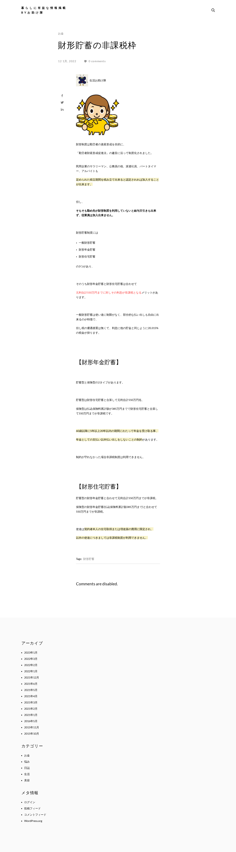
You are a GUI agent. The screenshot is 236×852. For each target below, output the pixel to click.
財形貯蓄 (88, 558)
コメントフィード (35, 814)
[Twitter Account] (62, 101)
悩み (27, 761)
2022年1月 (30, 671)
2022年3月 (30, 658)
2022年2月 (30, 665)
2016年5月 (30, 721)
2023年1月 (30, 652)
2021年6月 (30, 683)
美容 (27, 780)
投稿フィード (32, 808)
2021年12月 (31, 677)
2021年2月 (30, 708)
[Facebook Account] (62, 94)
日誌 (27, 767)
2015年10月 (31, 733)
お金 (61, 33)
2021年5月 (30, 689)
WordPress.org (33, 820)
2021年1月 (30, 714)
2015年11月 (31, 727)
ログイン (29, 802)
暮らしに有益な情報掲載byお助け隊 (44, 10)
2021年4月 (30, 696)
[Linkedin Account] (62, 108)
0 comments (97, 61)
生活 (27, 774)
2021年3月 (30, 702)
